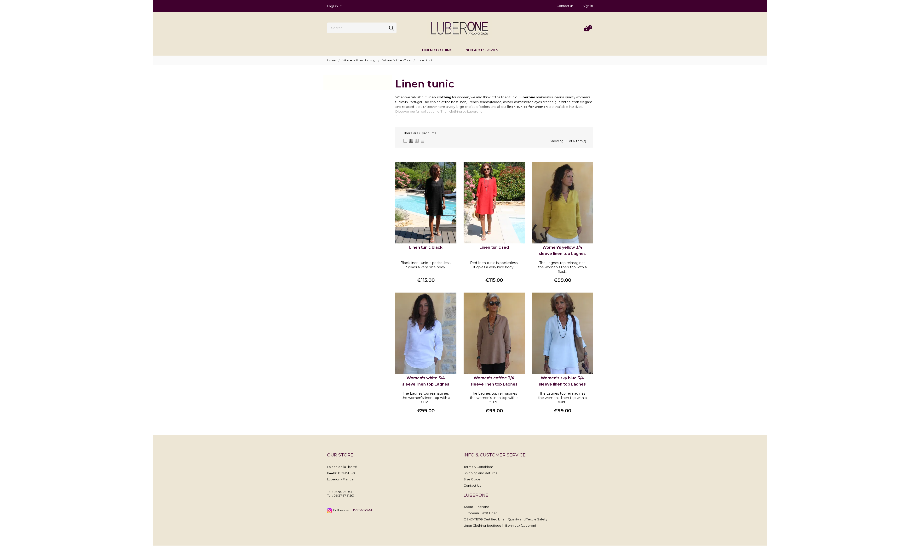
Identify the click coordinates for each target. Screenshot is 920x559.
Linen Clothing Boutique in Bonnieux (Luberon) (500, 525)
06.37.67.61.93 (344, 495)
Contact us (565, 6)
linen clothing (437, 50)
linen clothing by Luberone (462, 111)
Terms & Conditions (478, 467)
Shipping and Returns (480, 473)
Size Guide (472, 479)
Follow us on (352, 510)
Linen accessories (480, 50)
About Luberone (476, 507)
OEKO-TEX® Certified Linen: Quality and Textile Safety (505, 519)
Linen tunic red (494, 247)
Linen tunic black (426, 247)
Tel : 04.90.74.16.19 (340, 492)
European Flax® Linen (481, 513)
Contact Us (472, 485)
